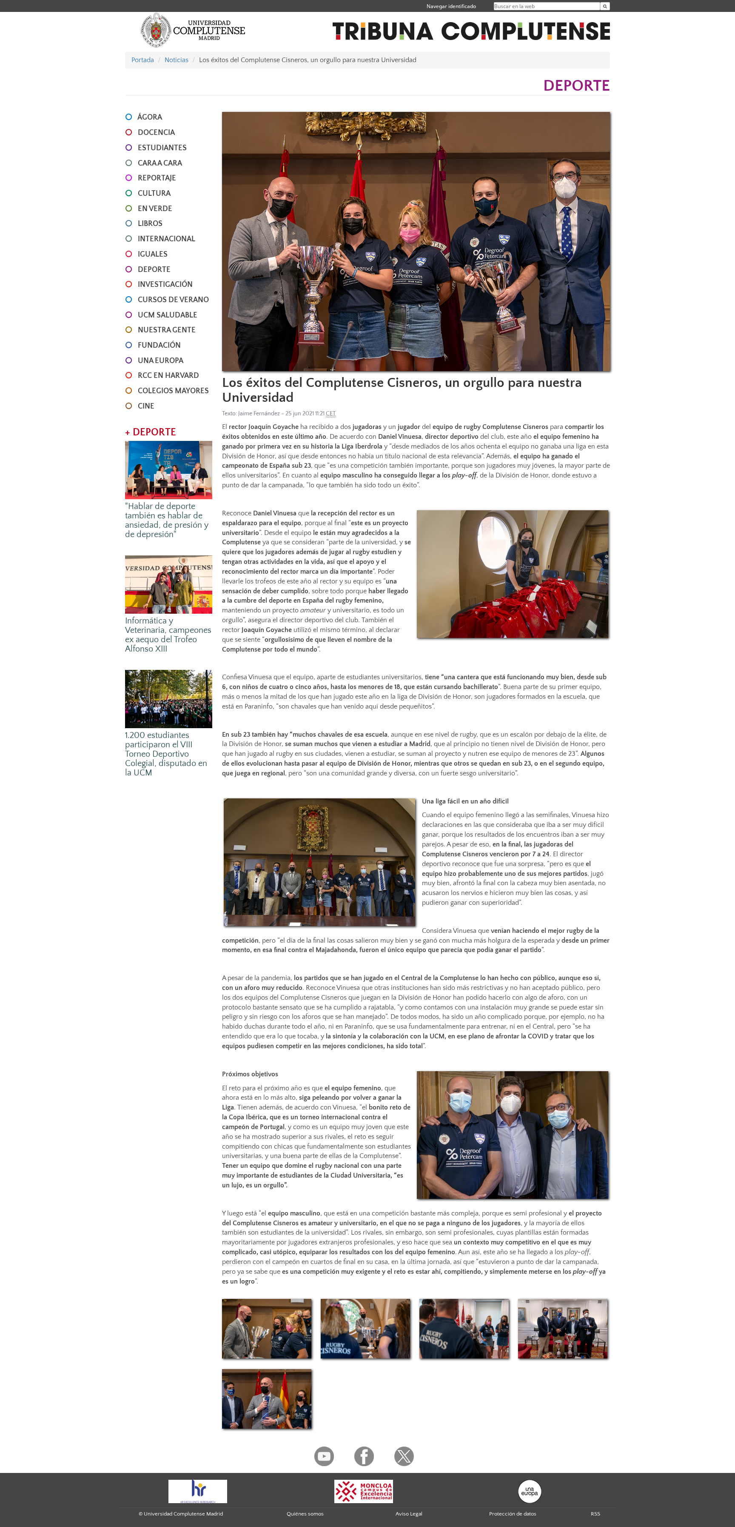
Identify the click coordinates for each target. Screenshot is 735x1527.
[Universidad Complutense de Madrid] (193, 30)
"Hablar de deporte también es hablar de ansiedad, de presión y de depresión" (166, 520)
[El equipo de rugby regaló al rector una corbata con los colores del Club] (266, 1399)
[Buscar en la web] (605, 6)
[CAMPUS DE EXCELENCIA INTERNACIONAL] (363, 1491)
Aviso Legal (409, 1514)
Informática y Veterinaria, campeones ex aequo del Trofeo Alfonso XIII (168, 635)
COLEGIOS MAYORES (173, 391)
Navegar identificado (451, 6)
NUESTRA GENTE (167, 330)
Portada (142, 60)
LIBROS (150, 224)
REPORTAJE (157, 178)
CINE (146, 406)
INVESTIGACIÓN (165, 284)
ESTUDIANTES (162, 148)
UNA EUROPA (160, 361)
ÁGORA (149, 117)
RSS (595, 1514)
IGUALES (153, 254)
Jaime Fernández (259, 413)
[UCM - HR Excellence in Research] (197, 1491)
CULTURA (154, 193)
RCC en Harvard (168, 376)
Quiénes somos (305, 1514)
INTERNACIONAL (166, 239)
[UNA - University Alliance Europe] (529, 1491)
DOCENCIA (156, 133)
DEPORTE (154, 270)
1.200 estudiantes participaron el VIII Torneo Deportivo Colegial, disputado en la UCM (166, 754)
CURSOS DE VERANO (173, 300)
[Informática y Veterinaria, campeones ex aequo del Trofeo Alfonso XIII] (168, 584)
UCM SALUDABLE (167, 315)
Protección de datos (512, 1514)
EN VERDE (155, 209)
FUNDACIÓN (159, 345)
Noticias (176, 60)
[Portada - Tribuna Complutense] (471, 26)
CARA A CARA (160, 163)
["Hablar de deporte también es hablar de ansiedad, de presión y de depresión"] (168, 469)
